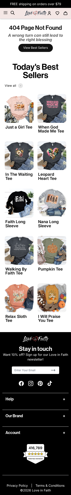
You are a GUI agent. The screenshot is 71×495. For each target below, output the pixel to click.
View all (10, 85)
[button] (53, 370)
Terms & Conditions (50, 485)
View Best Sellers (35, 48)
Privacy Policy (18, 485)
